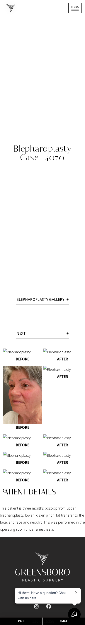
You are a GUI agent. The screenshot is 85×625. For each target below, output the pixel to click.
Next (21, 333)
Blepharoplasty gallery (40, 299)
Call (21, 621)
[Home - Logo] (43, 8)
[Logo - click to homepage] (42, 566)
